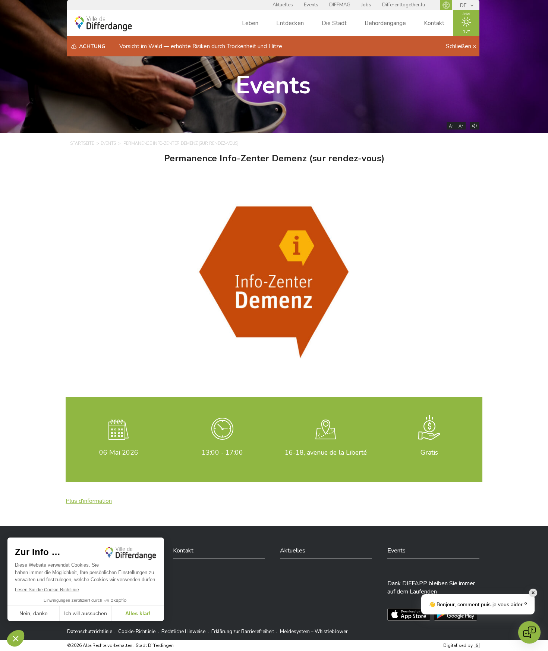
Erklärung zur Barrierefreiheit (242, 631)
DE (464, 5)
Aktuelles (283, 4)
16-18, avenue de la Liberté (326, 452)
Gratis (429, 452)
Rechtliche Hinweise (183, 631)
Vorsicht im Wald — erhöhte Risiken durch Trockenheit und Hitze (200, 46)
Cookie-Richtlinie (136, 631)
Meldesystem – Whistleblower (314, 631)
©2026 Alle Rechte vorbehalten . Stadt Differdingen (120, 645)
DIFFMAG (339, 4)
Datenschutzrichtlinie (89, 631)
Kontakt (434, 23)
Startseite (82, 143)
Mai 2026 (118, 452)
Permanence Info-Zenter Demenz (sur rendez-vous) (181, 143)
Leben (250, 23)
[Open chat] (529, 632)
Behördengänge (385, 23)
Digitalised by (458, 645)
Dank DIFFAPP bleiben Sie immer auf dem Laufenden (431, 587)
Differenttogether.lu (403, 4)
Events (311, 4)
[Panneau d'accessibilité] (446, 5)
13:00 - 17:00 (222, 452)
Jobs (366, 4)
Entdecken (290, 23)
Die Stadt (334, 23)
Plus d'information (89, 501)
